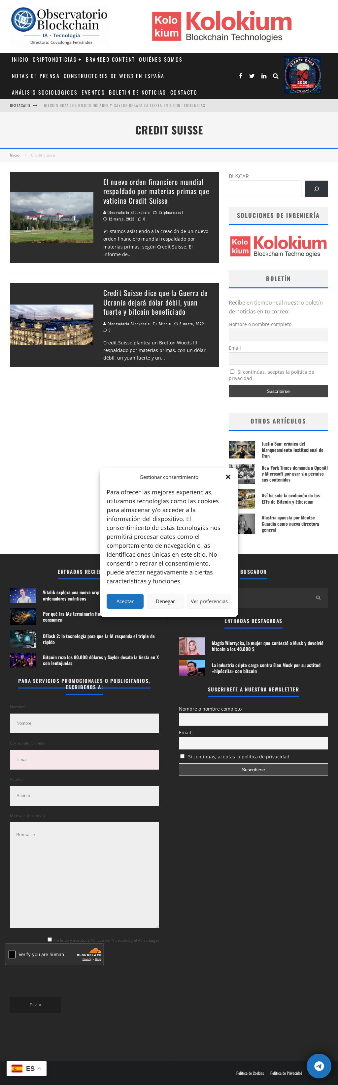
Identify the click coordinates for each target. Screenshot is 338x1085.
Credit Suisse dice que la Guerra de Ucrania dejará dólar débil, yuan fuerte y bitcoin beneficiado (155, 302)
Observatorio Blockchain (128, 212)
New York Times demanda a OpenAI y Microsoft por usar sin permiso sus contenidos (295, 473)
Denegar (165, 601)
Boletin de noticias (137, 92)
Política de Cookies (250, 1073)
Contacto (183, 92)
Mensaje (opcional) (27, 815)
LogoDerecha (302, 75)
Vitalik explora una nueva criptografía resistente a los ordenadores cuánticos (126, 108)
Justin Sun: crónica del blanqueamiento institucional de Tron (292, 449)
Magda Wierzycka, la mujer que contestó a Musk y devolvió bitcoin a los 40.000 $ (267, 645)
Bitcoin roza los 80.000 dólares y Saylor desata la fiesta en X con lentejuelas (101, 660)
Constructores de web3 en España (114, 76)
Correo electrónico (27, 743)
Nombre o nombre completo (260, 324)
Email (235, 348)
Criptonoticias (55, 59)
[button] (228, 477)
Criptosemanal (171, 212)
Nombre (17, 707)
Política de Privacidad (286, 1073)
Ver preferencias (209, 601)
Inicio (20, 59)
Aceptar (125, 601)
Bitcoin (165, 323)
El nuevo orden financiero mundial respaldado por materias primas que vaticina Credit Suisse (156, 191)
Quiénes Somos (161, 59)
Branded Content (110, 59)
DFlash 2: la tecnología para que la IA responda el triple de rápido (99, 638)
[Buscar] (316, 189)
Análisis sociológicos (45, 92)
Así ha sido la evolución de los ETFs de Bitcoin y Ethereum (291, 498)
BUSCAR (239, 176)
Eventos (93, 92)
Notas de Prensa (36, 76)
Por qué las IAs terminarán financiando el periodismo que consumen (98, 616)
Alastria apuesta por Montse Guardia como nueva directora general (290, 523)
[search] (318, 598)
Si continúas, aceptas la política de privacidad (272, 375)
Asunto (16, 779)
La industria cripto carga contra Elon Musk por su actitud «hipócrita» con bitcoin (266, 667)
